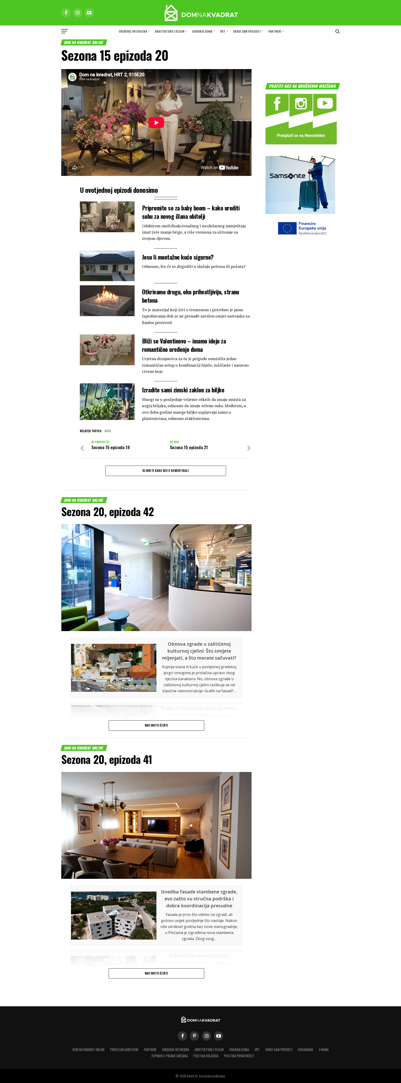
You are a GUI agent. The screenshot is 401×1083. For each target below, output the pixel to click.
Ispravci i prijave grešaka (170, 1055)
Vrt (222, 31)
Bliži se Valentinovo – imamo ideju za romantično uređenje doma (184, 344)
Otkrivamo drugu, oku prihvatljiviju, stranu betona (190, 295)
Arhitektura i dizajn (169, 31)
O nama (324, 1049)
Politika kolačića (205, 1055)
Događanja (305, 1049)
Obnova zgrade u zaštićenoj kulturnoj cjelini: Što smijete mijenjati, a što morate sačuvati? (199, 651)
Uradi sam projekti (247, 31)
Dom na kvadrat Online (88, 1049)
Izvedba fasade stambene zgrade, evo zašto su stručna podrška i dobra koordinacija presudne (199, 899)
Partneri (274, 31)
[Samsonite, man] (300, 212)
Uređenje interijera (133, 31)
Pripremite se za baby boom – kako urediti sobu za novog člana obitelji (190, 211)
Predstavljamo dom (124, 1049)
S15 (108, 431)
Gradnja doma (202, 31)
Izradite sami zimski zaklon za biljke (183, 389)
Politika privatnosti (239, 1055)
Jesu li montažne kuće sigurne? (178, 256)
